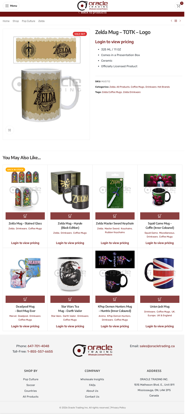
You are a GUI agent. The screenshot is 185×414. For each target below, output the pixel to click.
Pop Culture (28, 21)
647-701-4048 (38, 346)
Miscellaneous (166, 232)
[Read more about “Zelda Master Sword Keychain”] (115, 216)
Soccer (30, 385)
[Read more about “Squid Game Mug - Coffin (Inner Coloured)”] (159, 216)
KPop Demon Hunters (118, 316)
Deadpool (23, 316)
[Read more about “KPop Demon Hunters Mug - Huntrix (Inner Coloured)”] (115, 299)
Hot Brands (164, 86)
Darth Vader (69, 316)
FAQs (92, 385)
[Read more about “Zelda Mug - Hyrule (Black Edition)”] (70, 216)
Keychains (126, 228)
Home (6, 21)
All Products (123, 86)
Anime (102, 316)
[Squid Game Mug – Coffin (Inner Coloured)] (159, 190)
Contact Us (92, 396)
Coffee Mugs (137, 86)
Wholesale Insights (92, 379)
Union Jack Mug (160, 306)
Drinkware (150, 86)
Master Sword (112, 228)
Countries (30, 390)
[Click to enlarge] (10, 130)
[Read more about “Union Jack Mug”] (159, 299)
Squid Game (151, 232)
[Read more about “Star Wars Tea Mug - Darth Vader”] (70, 299)
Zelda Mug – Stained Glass (25, 223)
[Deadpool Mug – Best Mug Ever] (25, 273)
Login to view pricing (114, 41)
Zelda (41, 21)
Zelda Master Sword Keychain (115, 223)
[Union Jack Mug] (159, 273)
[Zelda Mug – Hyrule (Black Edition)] (70, 190)
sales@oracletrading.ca (157, 346)
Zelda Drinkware (132, 92)
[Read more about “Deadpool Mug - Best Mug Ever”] (25, 299)
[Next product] (180, 21)
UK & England (164, 315)
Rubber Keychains (115, 232)
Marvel (12, 316)
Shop (16, 21)
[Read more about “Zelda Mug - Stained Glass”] (25, 216)
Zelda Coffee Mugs (112, 92)
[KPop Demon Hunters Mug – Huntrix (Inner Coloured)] (115, 273)
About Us (92, 390)
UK (173, 311)
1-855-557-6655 (40, 351)
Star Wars (56, 316)
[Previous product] (171, 21)
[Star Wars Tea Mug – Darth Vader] (70, 273)
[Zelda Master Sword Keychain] (115, 190)
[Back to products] (176, 21)
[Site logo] (92, 6)
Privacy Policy (118, 407)
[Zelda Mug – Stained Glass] (25, 190)
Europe (152, 315)
